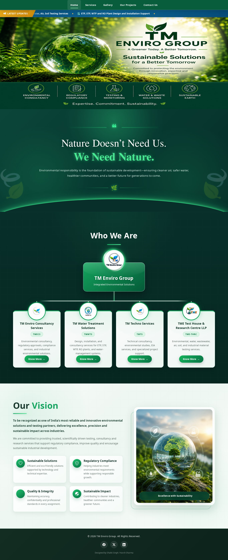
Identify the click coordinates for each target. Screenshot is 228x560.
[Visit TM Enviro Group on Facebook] (103, 544)
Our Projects (128, 5)
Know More (36, 359)
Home (74, 5)
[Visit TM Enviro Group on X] (114, 544)
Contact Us (151, 5)
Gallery (108, 5)
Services (90, 5)
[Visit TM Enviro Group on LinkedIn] (124, 544)
